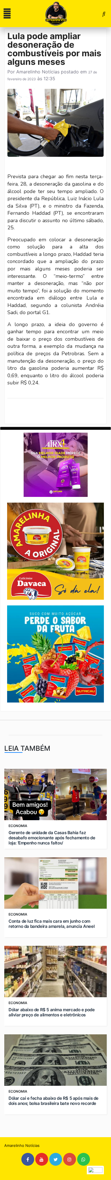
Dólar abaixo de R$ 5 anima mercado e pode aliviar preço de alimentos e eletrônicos (52, 1012)
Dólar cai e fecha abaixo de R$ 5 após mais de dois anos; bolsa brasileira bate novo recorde (53, 1101)
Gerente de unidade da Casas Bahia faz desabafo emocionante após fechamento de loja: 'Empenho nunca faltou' (52, 838)
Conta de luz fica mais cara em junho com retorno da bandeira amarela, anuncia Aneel (51, 924)
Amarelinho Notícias (37, 72)
